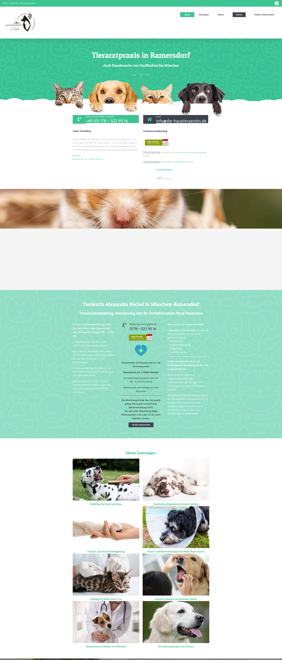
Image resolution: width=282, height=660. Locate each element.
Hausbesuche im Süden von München (106, 646)
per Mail (168, 162)
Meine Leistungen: (141, 453)
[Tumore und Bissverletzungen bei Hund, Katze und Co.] (176, 527)
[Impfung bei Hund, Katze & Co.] (106, 575)
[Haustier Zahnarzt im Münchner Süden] (176, 575)
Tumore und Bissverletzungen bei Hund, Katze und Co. (176, 551)
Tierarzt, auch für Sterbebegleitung (106, 551)
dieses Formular (191, 152)
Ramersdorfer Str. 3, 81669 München (88, 159)
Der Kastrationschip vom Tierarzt (176, 646)
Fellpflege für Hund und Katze (106, 504)
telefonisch (181, 162)
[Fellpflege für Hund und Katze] (106, 480)
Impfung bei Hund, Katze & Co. (106, 599)
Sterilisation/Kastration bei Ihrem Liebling (176, 504)
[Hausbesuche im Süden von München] (106, 622)
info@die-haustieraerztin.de (181, 120)
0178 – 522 (139, 329)
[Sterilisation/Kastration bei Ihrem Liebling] (176, 480)
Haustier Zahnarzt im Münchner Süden (176, 599)
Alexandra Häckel (164, 170)
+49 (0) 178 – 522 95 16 (107, 120)
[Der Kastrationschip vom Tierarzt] (176, 622)
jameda (169, 179)
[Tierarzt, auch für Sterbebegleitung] (106, 527)
